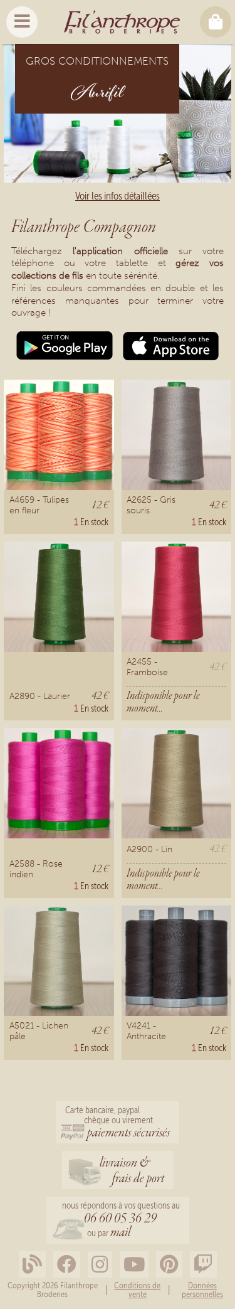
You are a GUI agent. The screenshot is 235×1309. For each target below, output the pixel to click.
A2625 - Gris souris (151, 505)
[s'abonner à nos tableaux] (169, 1264)
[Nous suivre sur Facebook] (66, 1264)
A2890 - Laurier (39, 696)
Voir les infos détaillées (117, 196)
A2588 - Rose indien (36, 869)
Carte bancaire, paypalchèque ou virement (117, 1123)
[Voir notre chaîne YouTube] (134, 1264)
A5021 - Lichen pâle (38, 1031)
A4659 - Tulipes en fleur (39, 505)
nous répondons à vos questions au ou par (121, 1221)
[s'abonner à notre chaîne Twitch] (203, 1264)
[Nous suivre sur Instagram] (100, 1264)
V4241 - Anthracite (146, 1031)
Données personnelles (202, 1289)
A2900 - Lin (149, 849)
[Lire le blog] (32, 1264)
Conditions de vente (137, 1289)
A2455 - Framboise (147, 667)
